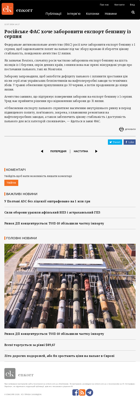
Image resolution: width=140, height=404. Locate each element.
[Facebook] (75, 392)
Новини (111, 14)
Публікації (54, 14)
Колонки (92, 14)
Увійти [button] (11, 182)
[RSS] (82, 392)
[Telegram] (89, 392)
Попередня (58, 151)
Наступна (81, 151)
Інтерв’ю (74, 14)
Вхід (132, 4)
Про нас (104, 4)
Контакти (119, 4)
